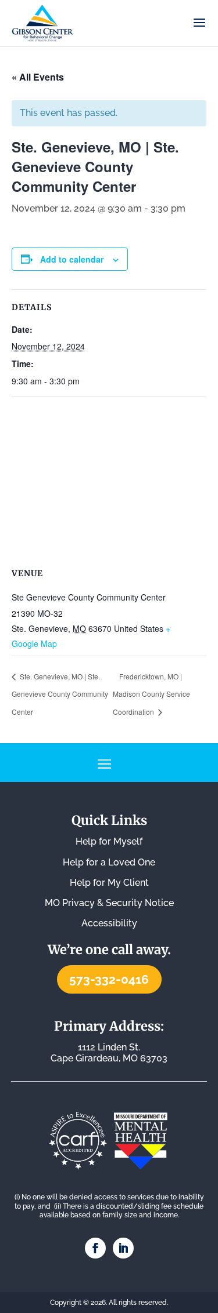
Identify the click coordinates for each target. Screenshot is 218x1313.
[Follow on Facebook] (95, 1248)
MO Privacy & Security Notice (109, 902)
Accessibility (109, 923)
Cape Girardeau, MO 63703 (109, 1053)
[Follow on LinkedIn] (123, 1248)
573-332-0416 (109, 979)
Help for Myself (109, 841)
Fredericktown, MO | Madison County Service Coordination (151, 693)
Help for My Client (109, 882)
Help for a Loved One (109, 862)
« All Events (38, 76)
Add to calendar (71, 259)
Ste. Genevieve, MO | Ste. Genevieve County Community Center (60, 693)
